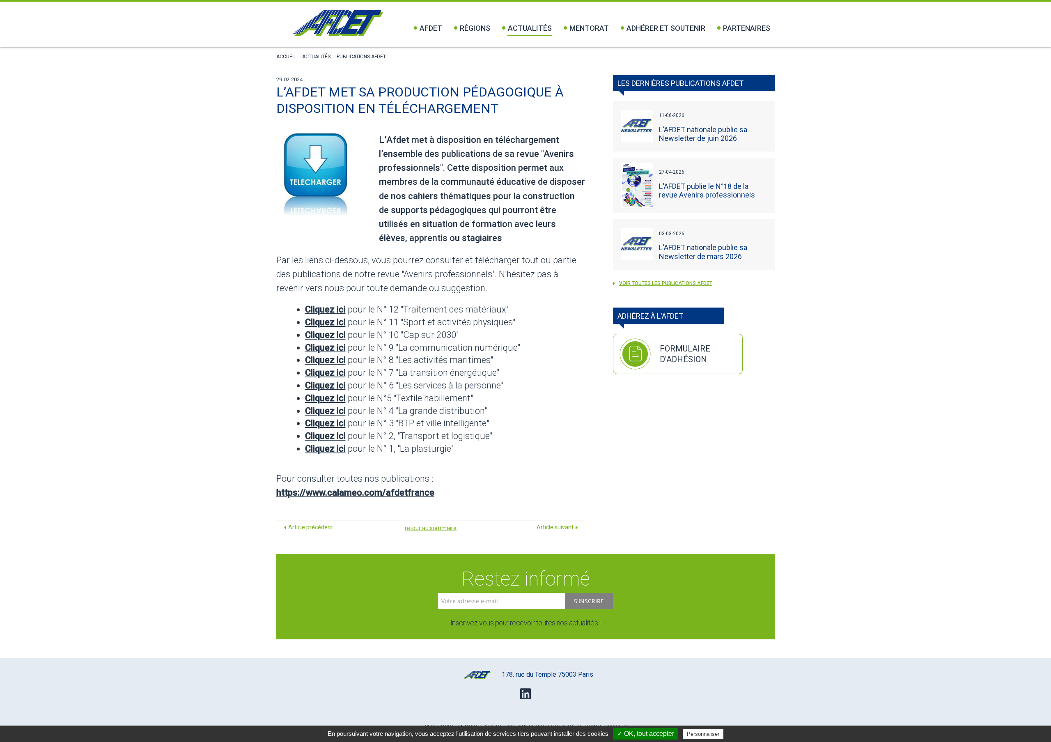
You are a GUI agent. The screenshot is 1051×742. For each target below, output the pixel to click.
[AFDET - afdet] (337, 23)
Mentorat (589, 28)
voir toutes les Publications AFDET (665, 283)
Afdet (431, 28)
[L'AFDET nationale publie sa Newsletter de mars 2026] (637, 244)
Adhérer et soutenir (665, 28)
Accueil (286, 57)
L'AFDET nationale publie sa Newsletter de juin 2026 (703, 133)
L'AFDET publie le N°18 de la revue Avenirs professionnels (707, 190)
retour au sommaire (431, 528)
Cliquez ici (325, 309)
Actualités (530, 28)
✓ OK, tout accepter (645, 733)
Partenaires (746, 28)
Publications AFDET (361, 57)
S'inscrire (589, 601)
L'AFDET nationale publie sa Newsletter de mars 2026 (703, 251)
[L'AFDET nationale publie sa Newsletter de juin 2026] (637, 126)
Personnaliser (703, 734)
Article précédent (310, 527)
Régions (475, 28)
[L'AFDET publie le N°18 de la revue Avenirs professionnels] (637, 185)
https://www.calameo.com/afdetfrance (355, 492)
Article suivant (555, 527)
